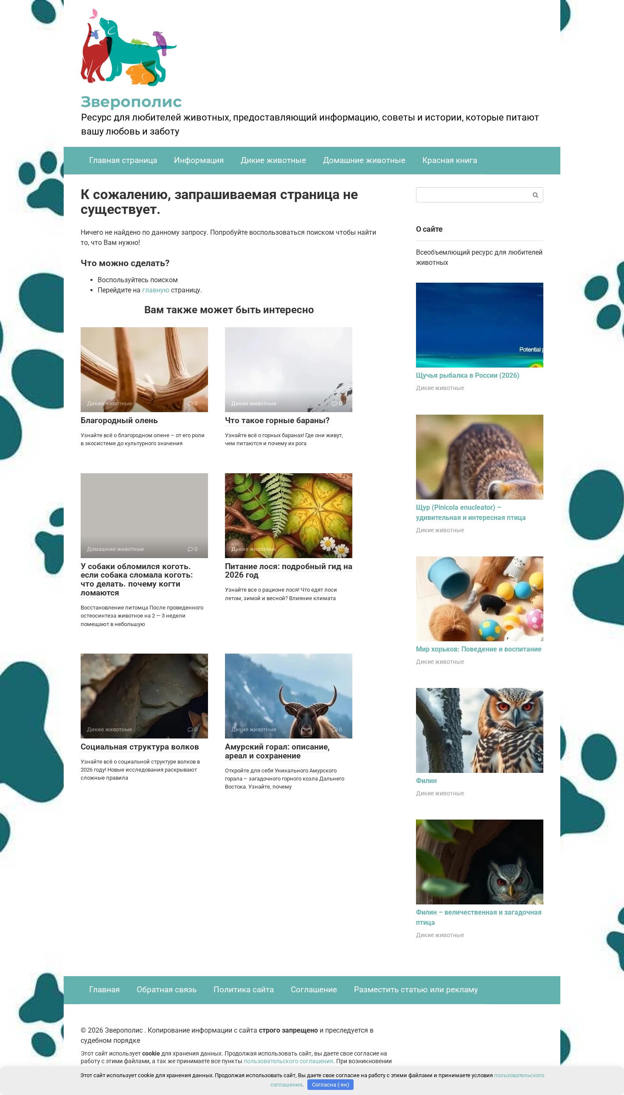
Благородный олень (119, 420)
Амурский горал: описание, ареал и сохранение (277, 751)
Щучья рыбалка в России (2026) (468, 375)
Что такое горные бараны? (277, 420)
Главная (104, 989)
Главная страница (123, 160)
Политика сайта (244, 989)
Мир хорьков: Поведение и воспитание (479, 649)
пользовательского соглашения (288, 1061)
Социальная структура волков (140, 747)
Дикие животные (273, 160)
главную (155, 290)
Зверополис (131, 101)
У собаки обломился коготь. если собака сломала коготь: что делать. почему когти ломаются (137, 580)
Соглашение (314, 989)
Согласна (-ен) (330, 1084)
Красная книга (449, 160)
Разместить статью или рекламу (416, 989)
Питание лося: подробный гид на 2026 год (288, 571)
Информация (199, 160)
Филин (426, 781)
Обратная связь (167, 989)
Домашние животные (364, 160)
